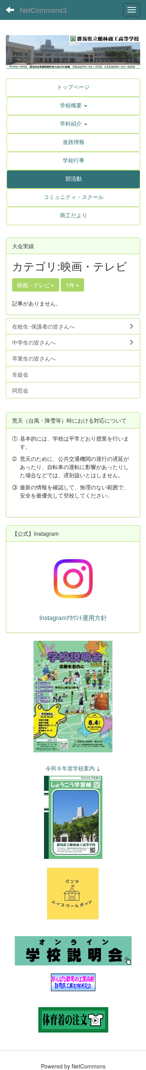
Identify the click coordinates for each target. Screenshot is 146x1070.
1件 (71, 285)
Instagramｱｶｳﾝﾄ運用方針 (73, 618)
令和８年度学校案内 (70, 768)
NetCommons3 (43, 10)
